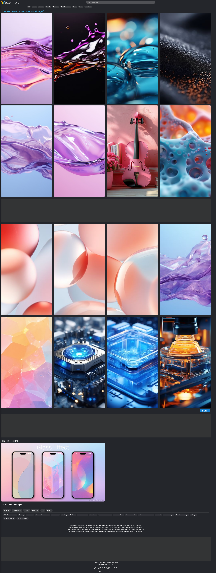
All (29, 6)
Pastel (49, 510)
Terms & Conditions (99, 562)
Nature (34, 6)
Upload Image (102, 565)
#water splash (118, 515)
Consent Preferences (115, 568)
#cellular (30, 515)
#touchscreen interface (146, 515)
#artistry (21, 515)
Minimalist (55, 6)
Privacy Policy (94, 568)
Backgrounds (17, 510)
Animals (48, 6)
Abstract (41, 6)
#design (193, 515)
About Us (110, 565)
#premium (55, 515)
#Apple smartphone (10, 515)
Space (74, 6)
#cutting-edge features (68, 515)
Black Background (65, 6)
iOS (43, 510)
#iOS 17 (158, 515)
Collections (88, 6)
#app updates (82, 515)
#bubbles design (22, 518)
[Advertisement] (106, 210)
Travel (80, 6)
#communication (9, 518)
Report (116, 562)
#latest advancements (42, 515)
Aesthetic (35, 510)
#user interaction (131, 515)
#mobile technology (182, 515)
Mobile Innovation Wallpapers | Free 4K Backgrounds (10, 2)
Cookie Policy (104, 568)
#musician (93, 515)
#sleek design (168, 515)
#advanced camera (105, 515)
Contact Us (110, 562)
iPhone (27, 510)
